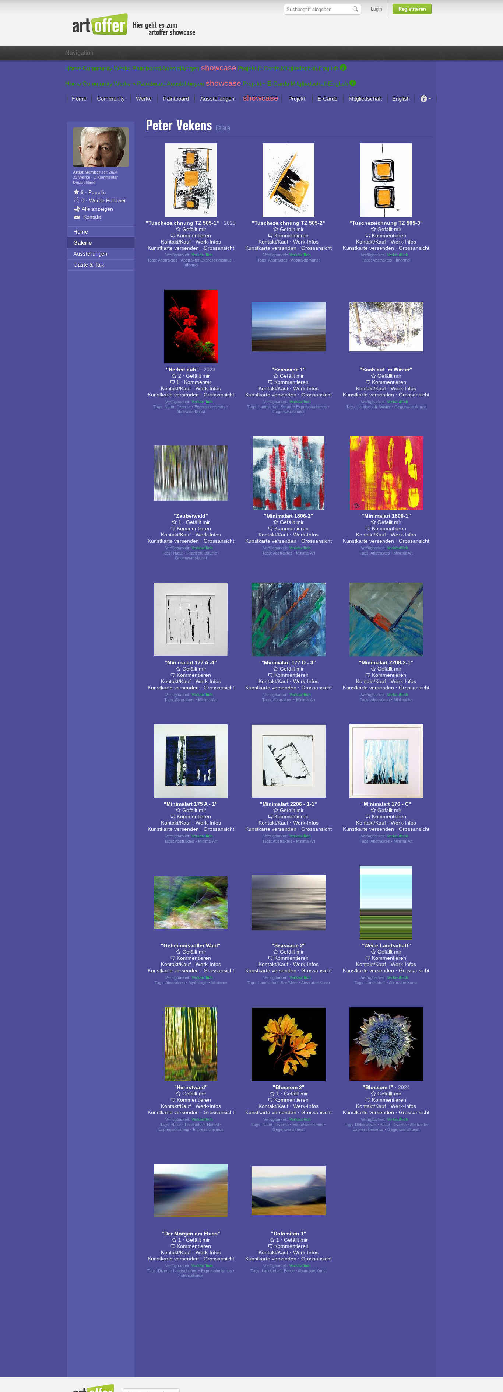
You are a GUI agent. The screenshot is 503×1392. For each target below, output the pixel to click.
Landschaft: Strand (275, 407)
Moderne (219, 982)
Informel (191, 265)
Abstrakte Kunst (305, 260)
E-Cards (268, 68)
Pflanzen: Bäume (202, 553)
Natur (178, 553)
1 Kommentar (106, 177)
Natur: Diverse (178, 407)
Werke (122, 68)
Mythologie (198, 982)
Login (376, 9)
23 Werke (82, 177)
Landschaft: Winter (374, 407)
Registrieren (412, 9)
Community (97, 68)
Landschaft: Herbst (202, 1124)
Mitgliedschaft (299, 68)
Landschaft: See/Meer (278, 982)
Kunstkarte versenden (173, 248)
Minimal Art (305, 553)
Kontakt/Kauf (176, 242)
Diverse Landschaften (177, 1271)
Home (73, 68)
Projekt (247, 68)
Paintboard (146, 68)
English (328, 68)
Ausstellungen (181, 68)
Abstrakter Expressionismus (206, 260)
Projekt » (254, 84)
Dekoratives (366, 1124)
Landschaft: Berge (278, 1271)
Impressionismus (208, 1129)
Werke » (125, 84)
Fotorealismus (191, 1275)
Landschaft (376, 982)
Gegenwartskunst (288, 411)
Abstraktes (167, 260)
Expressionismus (209, 407)
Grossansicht (219, 248)
